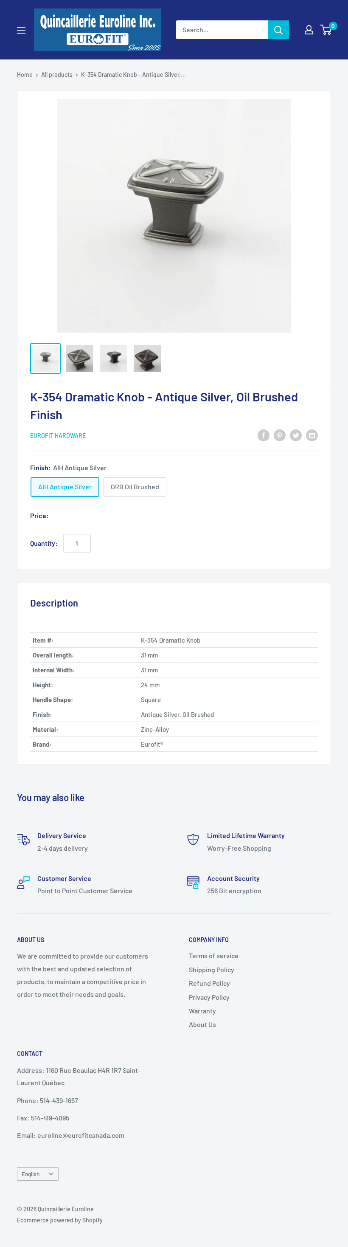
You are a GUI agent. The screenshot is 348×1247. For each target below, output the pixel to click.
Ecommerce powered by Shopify (60, 1220)
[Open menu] (21, 30)
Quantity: (44, 543)
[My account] (309, 29)
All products (57, 74)
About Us (202, 1024)
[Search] (278, 29)
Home (25, 74)
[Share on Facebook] (263, 434)
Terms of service (214, 955)
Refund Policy (209, 983)
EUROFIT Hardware (58, 435)
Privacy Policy (209, 997)
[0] (326, 30)
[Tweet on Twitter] (296, 434)
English (30, 1173)
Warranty (202, 1011)
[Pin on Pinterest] (280, 434)
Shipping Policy (211, 969)
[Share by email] (312, 434)
